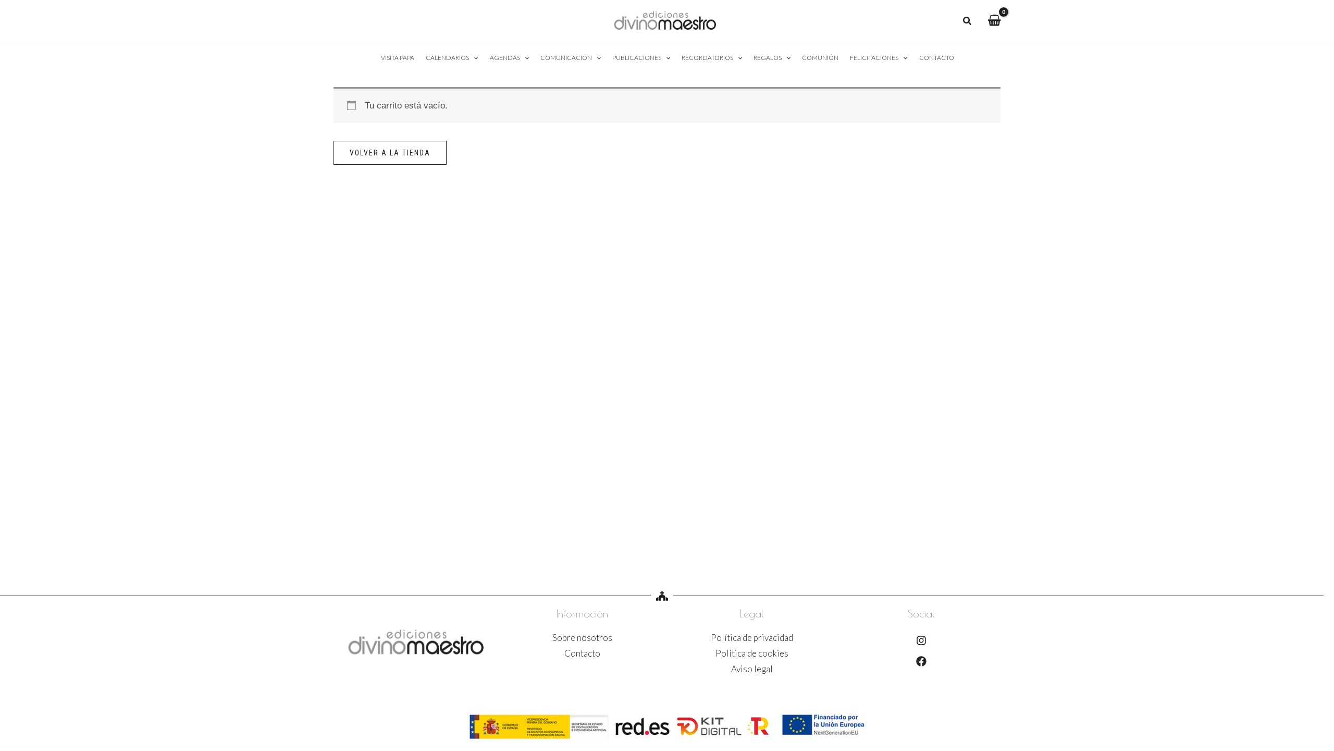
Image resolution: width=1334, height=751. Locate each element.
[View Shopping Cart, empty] (994, 21)
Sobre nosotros (582, 637)
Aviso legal (752, 668)
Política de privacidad (752, 637)
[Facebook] (921, 661)
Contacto (582, 653)
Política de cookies (751, 653)
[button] (967, 22)
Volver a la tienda (390, 153)
